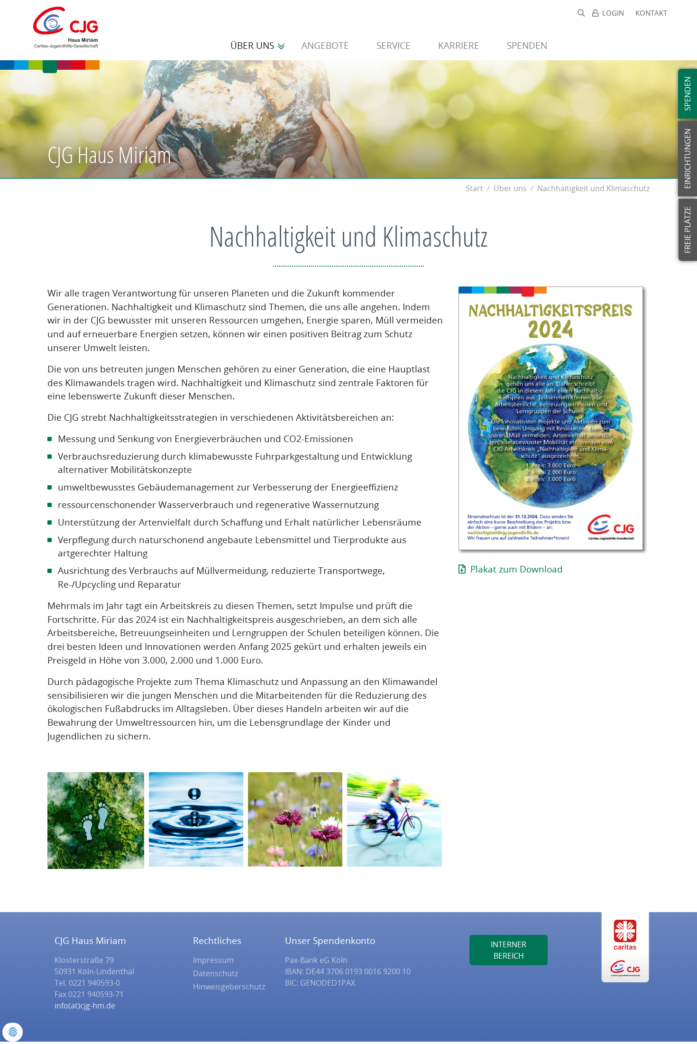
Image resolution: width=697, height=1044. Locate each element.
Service (394, 45)
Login (613, 13)
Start (474, 188)
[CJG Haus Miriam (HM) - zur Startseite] (61, 30)
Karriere (460, 45)
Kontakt (651, 13)
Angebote (326, 45)
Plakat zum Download (516, 569)
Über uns (253, 45)
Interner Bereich (508, 950)
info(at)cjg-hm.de (85, 1005)
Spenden (528, 45)
